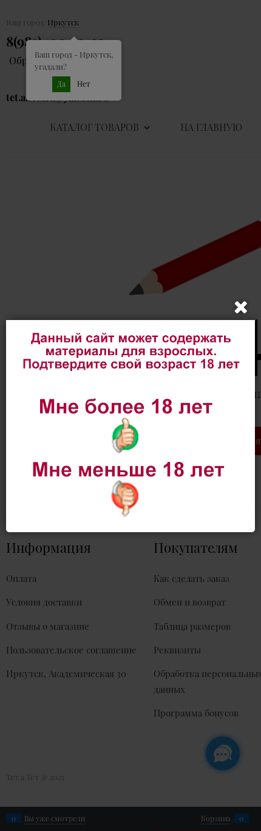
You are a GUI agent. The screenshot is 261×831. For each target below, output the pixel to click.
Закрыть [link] (241, 307)
